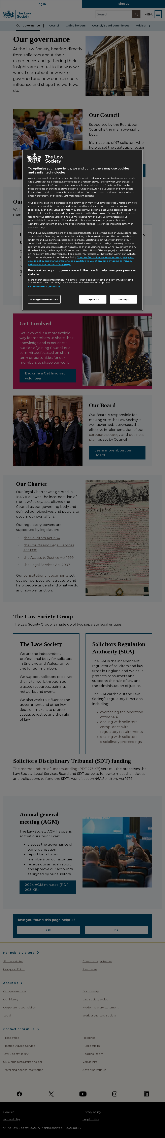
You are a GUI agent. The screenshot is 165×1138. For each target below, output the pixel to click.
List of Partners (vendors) (44, 286)
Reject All (93, 299)
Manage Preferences (44, 299)
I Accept (123, 299)
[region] (82, 230)
